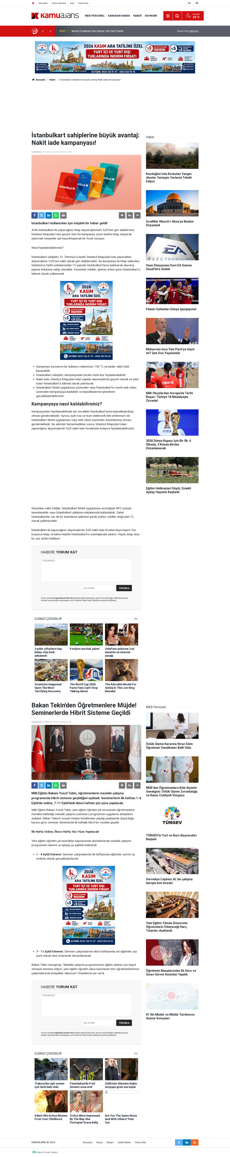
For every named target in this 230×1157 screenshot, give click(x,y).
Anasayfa (40, 79)
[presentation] (43, 31)
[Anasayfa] (33, 3)
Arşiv (72, 3)
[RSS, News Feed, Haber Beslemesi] (195, 1142)
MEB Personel (95, 15)
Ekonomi (151, 15)
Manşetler (43, 3)
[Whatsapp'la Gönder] (56, 215)
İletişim (110, 1142)
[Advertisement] (115, 108)
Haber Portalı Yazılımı (47, 1152)
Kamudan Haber (119, 15)
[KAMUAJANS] (55, 15)
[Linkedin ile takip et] (187, 1142)
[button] (122, 215)
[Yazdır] (63, 215)
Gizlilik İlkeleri (124, 1142)
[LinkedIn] (49, 215)
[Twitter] (41, 215)
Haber (137, 15)
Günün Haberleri (59, 3)
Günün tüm (188, 31)
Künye (99, 1142)
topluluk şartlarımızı (65, 598)
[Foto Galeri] (197, 3)
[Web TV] (189, 3)
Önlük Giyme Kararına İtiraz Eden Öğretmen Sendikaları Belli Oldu (107, 31)
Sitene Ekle (83, 3)
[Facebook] (34, 215)
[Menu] (168, 16)
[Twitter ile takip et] (179, 1142)
